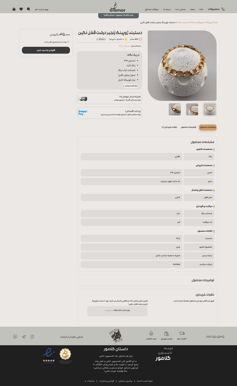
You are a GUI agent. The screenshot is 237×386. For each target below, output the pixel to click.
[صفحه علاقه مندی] (21, 9)
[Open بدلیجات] (85, 381)
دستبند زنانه (183, 22)
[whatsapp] (15, 336)
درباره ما (167, 9)
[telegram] (24, 336)
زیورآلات (208, 22)
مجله (192, 9)
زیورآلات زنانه (197, 22)
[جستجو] (28, 9)
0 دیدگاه (102, 39)
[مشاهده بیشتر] (124, 86)
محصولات (214, 9)
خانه (201, 9)
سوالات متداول (152, 9)
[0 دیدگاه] (97, 39)
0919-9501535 (215, 337)
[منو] (223, 9)
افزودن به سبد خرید (45, 50)
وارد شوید (109, 310)
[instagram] (32, 336)
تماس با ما (180, 9)
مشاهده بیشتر (131, 85)
